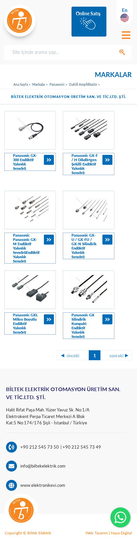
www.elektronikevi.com (42, 485)
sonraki (116, 355)
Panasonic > (59, 84)
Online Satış (88, 13)
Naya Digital (121, 532)
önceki (73, 355)
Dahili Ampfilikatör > (84, 84)
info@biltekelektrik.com (43, 466)
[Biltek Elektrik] (20, 20)
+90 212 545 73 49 (81, 447)
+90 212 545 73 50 (39, 447)
